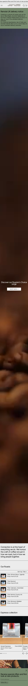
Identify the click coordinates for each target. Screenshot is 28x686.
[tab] (2, 653)
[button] (24, 5)
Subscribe (4, 682)
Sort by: (21, 571)
